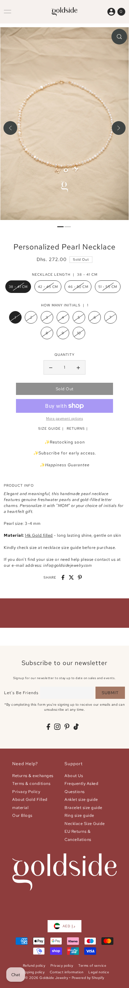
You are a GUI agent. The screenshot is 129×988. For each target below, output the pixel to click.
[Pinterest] (67, 726)
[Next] (119, 128)
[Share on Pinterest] (79, 577)
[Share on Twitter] (71, 577)
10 (78, 333)
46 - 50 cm (78, 286)
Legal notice (98, 972)
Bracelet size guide (83, 807)
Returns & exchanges (33, 775)
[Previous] (10, 128)
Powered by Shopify (88, 977)
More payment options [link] (64, 418)
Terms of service (92, 965)
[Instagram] (57, 726)
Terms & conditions (31, 783)
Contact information (67, 972)
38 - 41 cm (18, 286)
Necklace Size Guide (84, 823)
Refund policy (34, 965)
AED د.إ (69, 926)
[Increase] (78, 367)
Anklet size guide (81, 799)
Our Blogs (22, 815)
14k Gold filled (39, 535)
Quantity (64, 354)
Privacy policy (61, 965)
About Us (73, 775)
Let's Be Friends (21, 692)
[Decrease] (51, 367)
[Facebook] (48, 726)
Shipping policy (32, 972)
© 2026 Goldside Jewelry (46, 977)
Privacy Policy (26, 791)
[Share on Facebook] (62, 577)
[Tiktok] (76, 726)
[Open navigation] (7, 12)
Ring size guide (79, 815)
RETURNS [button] (76, 428)
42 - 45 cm (48, 286)
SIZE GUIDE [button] (49, 428)
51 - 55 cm (107, 286)
